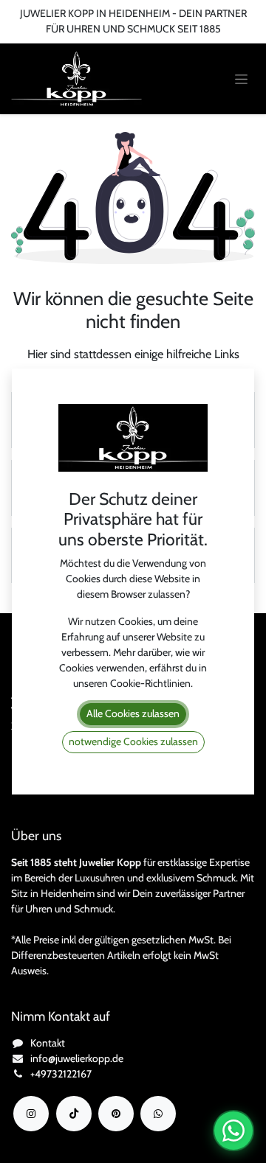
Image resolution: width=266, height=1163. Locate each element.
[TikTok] (74, 1113)
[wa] (158, 1113)
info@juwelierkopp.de (76, 1058)
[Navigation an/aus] (241, 79)
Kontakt (47, 1043)
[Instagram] (31, 1113)
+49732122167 (61, 1073)
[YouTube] (116, 1113)
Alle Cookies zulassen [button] (133, 713)
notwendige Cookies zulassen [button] (133, 741)
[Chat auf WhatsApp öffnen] (233, 1130)
